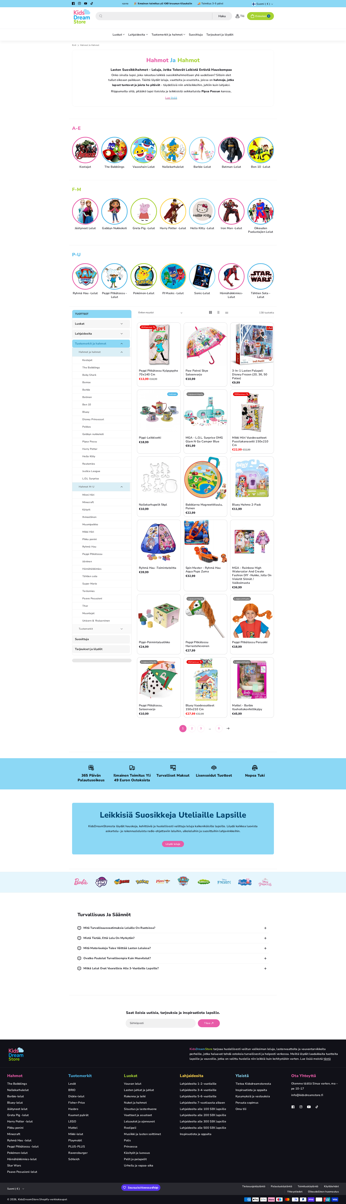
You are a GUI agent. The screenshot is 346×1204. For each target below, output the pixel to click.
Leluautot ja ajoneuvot (139, 1121)
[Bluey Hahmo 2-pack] (252, 478)
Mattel (72, 1128)
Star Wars (14, 1166)
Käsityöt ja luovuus (137, 1153)
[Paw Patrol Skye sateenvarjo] (205, 344)
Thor (85, 606)
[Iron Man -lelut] (231, 211)
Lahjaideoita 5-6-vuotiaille (198, 1096)
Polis (127, 1140)
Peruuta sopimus (247, 1103)
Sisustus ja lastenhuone (140, 1109)
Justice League (91, 471)
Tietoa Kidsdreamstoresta (253, 1084)
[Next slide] (272, 155)
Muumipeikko (90, 524)
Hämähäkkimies (91, 569)
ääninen (87, 561)
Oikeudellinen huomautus (323, 1191)
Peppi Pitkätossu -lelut (114, 295)
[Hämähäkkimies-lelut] (231, 276)
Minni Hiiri (88, 495)
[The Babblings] (115, 150)
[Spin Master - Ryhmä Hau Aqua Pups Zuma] (205, 541)
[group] (85, 153)
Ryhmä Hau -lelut (85, 293)
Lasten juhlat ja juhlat (139, 1090)
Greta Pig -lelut (144, 228)
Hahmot (15, 1076)
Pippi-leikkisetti (150, 438)
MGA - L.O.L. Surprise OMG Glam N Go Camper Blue (204, 439)
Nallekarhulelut (173, 167)
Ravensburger (78, 1153)
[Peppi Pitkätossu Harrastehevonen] (205, 616)
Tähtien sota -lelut (260, 295)
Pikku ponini (89, 539)
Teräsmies (88, 591)
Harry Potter (89, 449)
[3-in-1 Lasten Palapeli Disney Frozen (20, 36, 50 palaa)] (252, 344)
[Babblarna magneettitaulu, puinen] (205, 478)
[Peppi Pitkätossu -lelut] (115, 276)
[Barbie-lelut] (202, 150)
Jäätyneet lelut (85, 228)
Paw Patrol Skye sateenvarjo (197, 372)
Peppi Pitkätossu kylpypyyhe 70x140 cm (158, 372)
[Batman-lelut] (231, 150)
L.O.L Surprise (90, 478)
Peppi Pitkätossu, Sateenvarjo (151, 707)
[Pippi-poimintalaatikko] (159, 616)
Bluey (85, 412)
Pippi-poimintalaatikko (154, 642)
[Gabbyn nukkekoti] (115, 211)
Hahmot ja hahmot (90, 352)
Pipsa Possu (89, 441)
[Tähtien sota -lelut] (261, 276)
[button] (260, 16)
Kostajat (85, 167)
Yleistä (242, 1076)
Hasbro (73, 1109)
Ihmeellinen (89, 517)
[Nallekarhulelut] (173, 150)
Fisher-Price (76, 1103)
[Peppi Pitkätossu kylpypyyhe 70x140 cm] (159, 344)
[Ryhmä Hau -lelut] (85, 276)
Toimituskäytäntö (308, 1186)
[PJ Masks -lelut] (173, 276)
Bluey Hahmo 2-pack (246, 504)
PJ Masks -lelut (173, 293)
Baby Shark (89, 375)
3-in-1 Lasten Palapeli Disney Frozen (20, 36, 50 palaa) (249, 374)
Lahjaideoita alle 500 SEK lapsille (203, 1128)
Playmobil (75, 1140)
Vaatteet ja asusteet (138, 1115)
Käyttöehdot (331, 1186)
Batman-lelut (231, 167)
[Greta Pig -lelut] (144, 211)
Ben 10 (86, 404)
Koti (74, 45)
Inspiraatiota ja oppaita (195, 1134)
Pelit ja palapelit (135, 1159)
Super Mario (89, 583)
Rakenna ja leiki (135, 1096)
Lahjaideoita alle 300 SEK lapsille (203, 1121)
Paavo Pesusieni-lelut (22, 1172)
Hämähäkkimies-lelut (231, 295)
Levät (72, 1084)
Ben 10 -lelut (260, 167)
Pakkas (86, 426)
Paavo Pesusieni (92, 598)
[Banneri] (81, 882)
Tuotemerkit (86, 629)
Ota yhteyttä (303, 1076)
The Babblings (114, 167)
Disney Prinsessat (93, 419)
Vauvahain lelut (144, 167)
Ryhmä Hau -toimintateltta (157, 568)
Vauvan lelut (132, 1084)
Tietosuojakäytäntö (253, 1186)
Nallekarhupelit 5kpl (153, 504)
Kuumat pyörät (78, 1115)
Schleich (73, 1159)
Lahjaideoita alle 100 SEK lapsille (203, 1109)
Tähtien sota (89, 576)
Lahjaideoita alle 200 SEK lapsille (203, 1115)
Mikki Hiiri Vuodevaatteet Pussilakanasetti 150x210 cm (250, 441)
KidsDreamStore (28, 1199)
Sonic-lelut (202, 293)
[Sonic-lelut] (202, 276)
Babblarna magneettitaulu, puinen (204, 506)
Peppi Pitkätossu (92, 554)
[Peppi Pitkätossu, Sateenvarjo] (159, 679)
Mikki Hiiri (88, 532)
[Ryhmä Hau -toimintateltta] (159, 541)
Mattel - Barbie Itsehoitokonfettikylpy (247, 707)
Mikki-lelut (75, 1134)
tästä (327, 1059)
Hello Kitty (88, 456)
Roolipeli (130, 1128)
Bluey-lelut (15, 1103)
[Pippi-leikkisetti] (159, 411)
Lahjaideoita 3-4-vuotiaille (198, 1090)
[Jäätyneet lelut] (85, 211)
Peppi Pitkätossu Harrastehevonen (197, 644)
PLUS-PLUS (76, 1147)
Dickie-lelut (76, 1096)
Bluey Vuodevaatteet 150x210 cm (200, 707)
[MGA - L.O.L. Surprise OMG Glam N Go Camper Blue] (205, 411)
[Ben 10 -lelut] (261, 150)
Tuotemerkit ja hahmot (90, 344)
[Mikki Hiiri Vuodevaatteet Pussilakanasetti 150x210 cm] (252, 411)
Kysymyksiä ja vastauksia (253, 1096)
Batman (87, 397)
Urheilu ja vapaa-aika (138, 1166)
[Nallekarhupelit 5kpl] (159, 478)
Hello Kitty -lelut (202, 228)
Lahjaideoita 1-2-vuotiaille (198, 1084)
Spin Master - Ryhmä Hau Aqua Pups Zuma (203, 569)
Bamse (86, 382)
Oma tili (241, 1109)
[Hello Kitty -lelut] (202, 211)
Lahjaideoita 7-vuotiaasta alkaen (202, 1103)
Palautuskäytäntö (281, 1186)
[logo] (16, 1054)
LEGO (72, 1121)
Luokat (80, 324)
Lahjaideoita (83, 334)
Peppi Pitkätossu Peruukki (250, 642)
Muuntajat (88, 613)
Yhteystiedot (294, 1191)
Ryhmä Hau (89, 546)
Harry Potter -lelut (173, 228)
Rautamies (88, 463)
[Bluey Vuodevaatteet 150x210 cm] (205, 679)
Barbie (86, 389)
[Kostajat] (85, 150)
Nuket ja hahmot (135, 1103)
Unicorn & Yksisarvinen (96, 620)
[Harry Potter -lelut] (173, 211)
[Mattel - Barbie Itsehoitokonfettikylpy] (252, 679)
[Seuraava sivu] (228, 728)
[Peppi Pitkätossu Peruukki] (252, 616)
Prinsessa (130, 1147)
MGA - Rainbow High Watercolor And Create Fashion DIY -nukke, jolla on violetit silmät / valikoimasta (251, 575)
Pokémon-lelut (143, 293)
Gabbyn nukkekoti (114, 228)
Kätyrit (86, 509)
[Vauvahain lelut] (144, 150)
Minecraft (88, 502)
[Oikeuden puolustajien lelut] (261, 211)
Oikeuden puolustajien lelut (260, 230)
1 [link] (183, 728)
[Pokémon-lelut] (144, 276)
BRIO (71, 1090)
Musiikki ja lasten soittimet (142, 1134)
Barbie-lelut (202, 167)
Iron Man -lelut (231, 228)
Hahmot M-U (86, 486)
